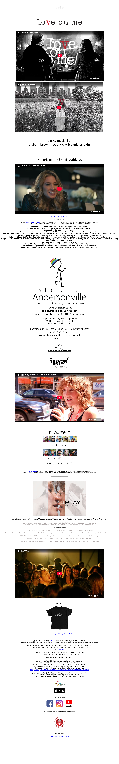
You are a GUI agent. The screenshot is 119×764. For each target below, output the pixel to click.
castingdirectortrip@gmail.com (59, 736)
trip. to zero (33, 471)
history (52, 640)
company (61, 649)
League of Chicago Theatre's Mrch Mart (64, 634)
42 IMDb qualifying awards (33, 222)
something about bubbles (59, 216)
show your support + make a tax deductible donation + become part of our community (59, 670)
